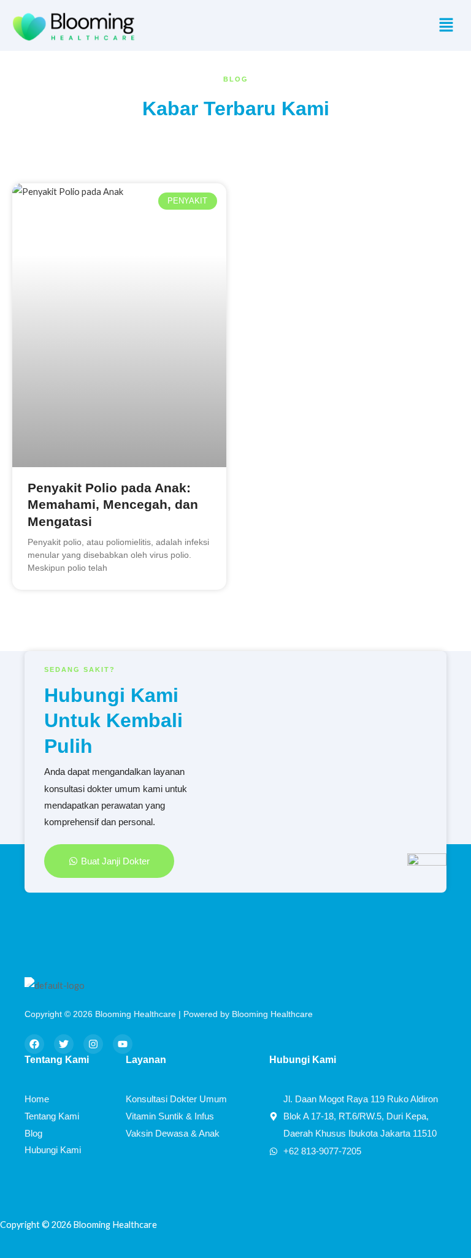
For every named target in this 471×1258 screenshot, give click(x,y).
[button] (446, 25)
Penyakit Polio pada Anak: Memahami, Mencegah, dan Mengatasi (113, 504)
